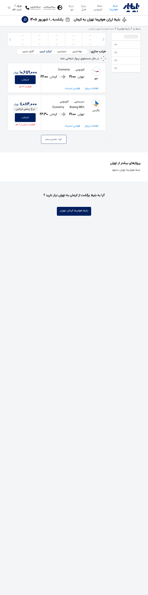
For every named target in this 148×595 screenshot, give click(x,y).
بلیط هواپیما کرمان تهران (74, 210)
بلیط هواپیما (114, 7)
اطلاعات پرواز (91, 88)
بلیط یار (136, 28)
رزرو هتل (83, 7)
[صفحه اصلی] (131, 8)
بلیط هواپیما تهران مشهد (126, 170)
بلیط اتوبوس (97, 7)
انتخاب (25, 79)
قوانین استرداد (72, 88)
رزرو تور (71, 7)
